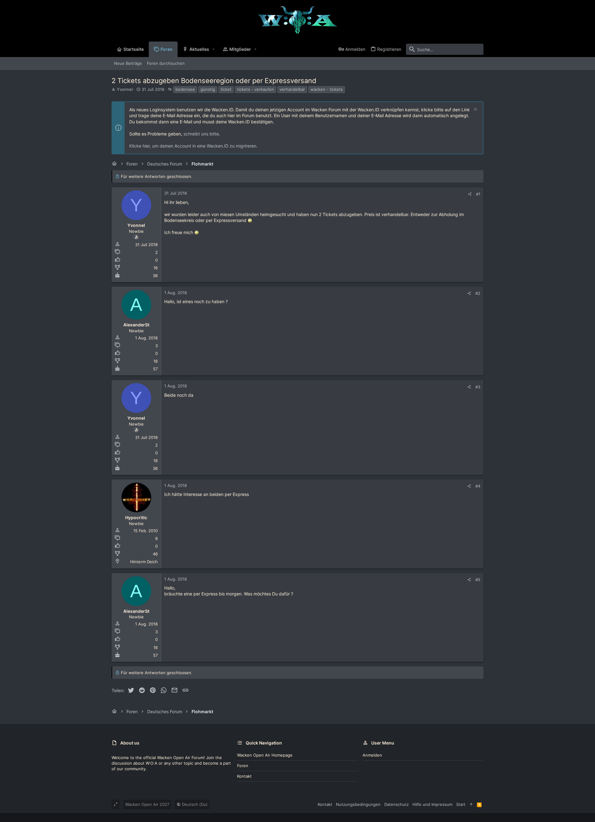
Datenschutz (396, 804)
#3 (477, 386)
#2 (477, 293)
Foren (242, 765)
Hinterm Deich (144, 561)
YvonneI (125, 89)
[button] (214, 49)
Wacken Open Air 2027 (147, 804)
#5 (477, 579)
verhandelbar (292, 89)
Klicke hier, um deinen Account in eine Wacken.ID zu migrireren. (193, 145)
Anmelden (372, 755)
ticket (226, 89)
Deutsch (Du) (194, 804)
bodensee (185, 89)
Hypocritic (136, 517)
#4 (477, 486)
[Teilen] (469, 194)
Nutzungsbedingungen (358, 804)
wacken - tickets (327, 89)
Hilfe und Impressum (432, 804)
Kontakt (244, 776)
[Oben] (471, 804)
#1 (478, 194)
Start (460, 804)
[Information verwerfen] (474, 110)
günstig (208, 89)
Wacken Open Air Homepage (265, 755)
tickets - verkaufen (255, 89)
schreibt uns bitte (201, 133)
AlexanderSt (136, 324)
